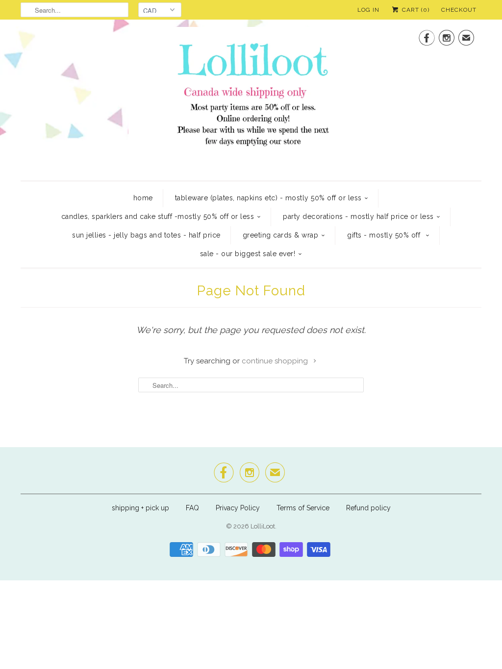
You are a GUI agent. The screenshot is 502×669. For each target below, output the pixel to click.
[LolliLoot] (251, 98)
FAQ (192, 508)
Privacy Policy (238, 508)
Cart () (414, 9)
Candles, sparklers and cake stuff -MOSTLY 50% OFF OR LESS (157, 216)
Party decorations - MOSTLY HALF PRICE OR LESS (358, 216)
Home (143, 198)
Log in (368, 9)
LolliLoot (263, 526)
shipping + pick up (141, 508)
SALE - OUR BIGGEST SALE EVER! (248, 254)
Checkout (459, 9)
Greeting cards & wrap (281, 235)
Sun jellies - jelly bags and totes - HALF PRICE (146, 235)
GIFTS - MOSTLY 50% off (385, 235)
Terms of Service (302, 508)
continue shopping (276, 361)
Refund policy (368, 508)
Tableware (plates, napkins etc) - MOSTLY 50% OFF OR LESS (268, 198)
